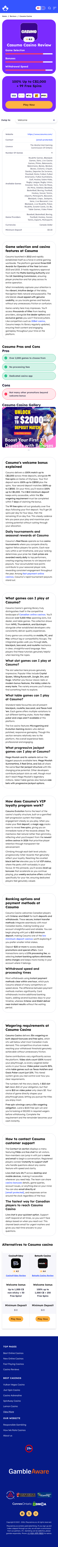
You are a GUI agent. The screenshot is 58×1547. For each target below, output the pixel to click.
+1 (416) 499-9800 (35, 1533)
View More (8, 1411)
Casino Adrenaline (12, 1395)
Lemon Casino (10, 1406)
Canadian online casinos (32, 614)
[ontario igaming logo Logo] (44, 1495)
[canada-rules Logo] (10, 1495)
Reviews (13, 16)
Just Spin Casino (11, 1390)
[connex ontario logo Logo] (22, 1504)
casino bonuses (14, 1182)
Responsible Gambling (14, 1424)
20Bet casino (38, 321)
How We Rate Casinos (14, 1430)
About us (7, 1435)
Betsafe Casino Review (43, 1275)
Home (4, 16)
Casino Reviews (11, 1369)
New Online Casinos (13, 1358)
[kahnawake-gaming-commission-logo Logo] (26, 1495)
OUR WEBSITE (11, 1418)
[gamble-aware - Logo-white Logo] (29, 1472)
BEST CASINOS (12, 1378)
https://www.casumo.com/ (40, 134)
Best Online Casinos (13, 1353)
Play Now (29, 104)
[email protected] (44, 140)
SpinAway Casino (12, 1400)
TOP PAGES (10, 1346)
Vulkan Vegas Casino (14, 1384)
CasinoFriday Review (16, 1275)
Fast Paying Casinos (13, 1364)
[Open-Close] (54, 8)
